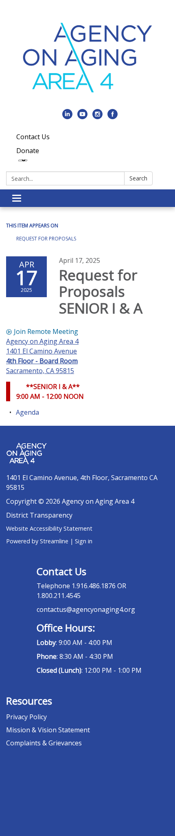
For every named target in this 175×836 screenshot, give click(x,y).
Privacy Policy (26, 716)
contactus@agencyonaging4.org (86, 609)
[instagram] (97, 116)
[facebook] (112, 116)
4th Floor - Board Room (42, 360)
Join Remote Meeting (46, 331)
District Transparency (39, 515)
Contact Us (33, 136)
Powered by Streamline (37, 541)
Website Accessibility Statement (49, 528)
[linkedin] (67, 116)
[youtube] (82, 116)
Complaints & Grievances (44, 742)
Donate (27, 150)
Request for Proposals (46, 238)
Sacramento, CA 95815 (40, 370)
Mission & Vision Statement (48, 729)
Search (138, 178)
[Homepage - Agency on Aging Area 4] (87, 57)
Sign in (83, 541)
